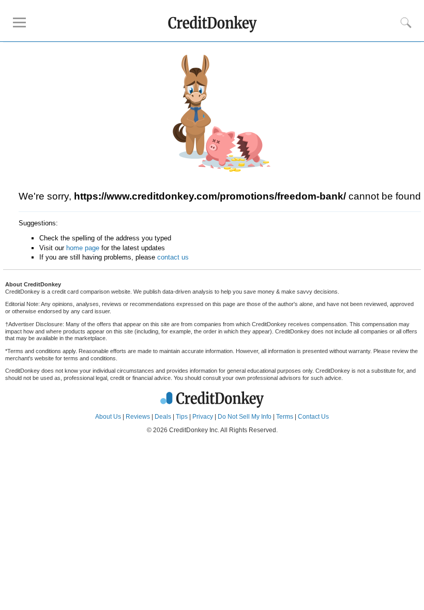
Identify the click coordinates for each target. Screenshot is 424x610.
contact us (173, 257)
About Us (108, 416)
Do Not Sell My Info (244, 416)
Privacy (202, 416)
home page (82, 248)
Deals (163, 416)
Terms (284, 416)
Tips (182, 416)
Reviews (138, 416)
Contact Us (313, 416)
